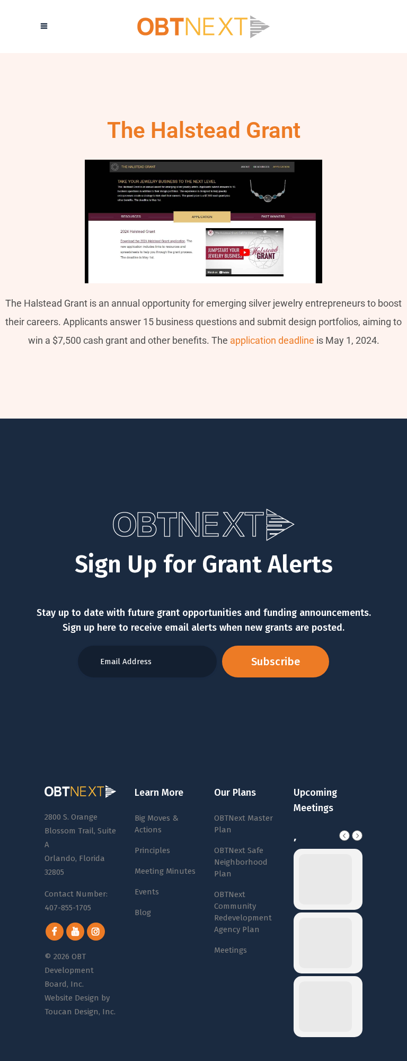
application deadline (272, 340)
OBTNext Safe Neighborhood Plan (241, 862)
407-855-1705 (68, 907)
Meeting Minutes (165, 871)
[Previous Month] (344, 835)
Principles (152, 850)
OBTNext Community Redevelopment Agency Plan (243, 912)
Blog (143, 912)
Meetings (230, 950)
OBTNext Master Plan (243, 823)
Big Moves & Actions (157, 823)
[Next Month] (357, 835)
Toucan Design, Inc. (80, 1011)
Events (147, 892)
